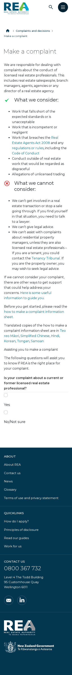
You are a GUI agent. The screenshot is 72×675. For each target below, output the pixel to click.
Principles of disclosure (21, 530)
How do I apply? (16, 521)
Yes (7, 405)
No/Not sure (14, 422)
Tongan (23, 341)
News (8, 481)
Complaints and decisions (33, 30)
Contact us (12, 473)
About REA (12, 464)
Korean (10, 341)
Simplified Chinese (35, 336)
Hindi (55, 336)
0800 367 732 (22, 568)
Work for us (12, 546)
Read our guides (16, 538)
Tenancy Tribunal (46, 258)
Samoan (37, 341)
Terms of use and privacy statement (31, 498)
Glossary (10, 489)
